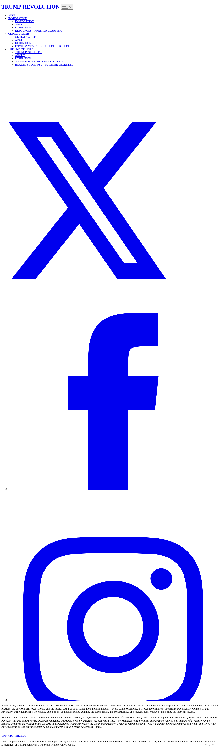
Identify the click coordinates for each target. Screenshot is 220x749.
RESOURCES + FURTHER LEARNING (38, 30)
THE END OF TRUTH (21, 49)
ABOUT (13, 15)
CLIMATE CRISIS (19, 33)
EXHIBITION (23, 27)
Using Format (211, 745)
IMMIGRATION (17, 18)
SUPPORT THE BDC (13, 735)
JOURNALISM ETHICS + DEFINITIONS (39, 61)
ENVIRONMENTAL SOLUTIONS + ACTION (42, 46)
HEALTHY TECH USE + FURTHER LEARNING (44, 64)
